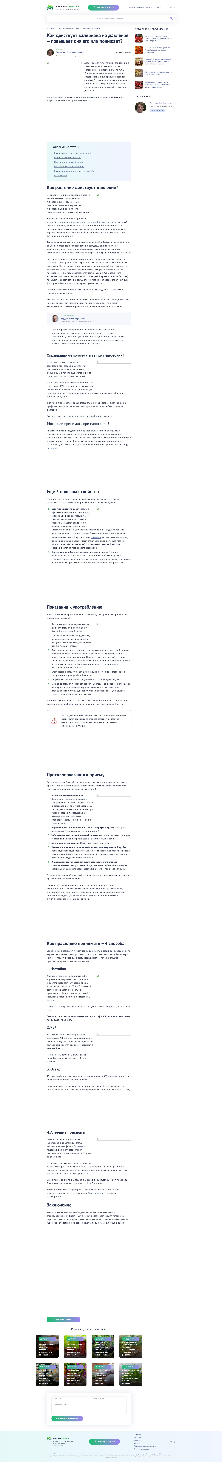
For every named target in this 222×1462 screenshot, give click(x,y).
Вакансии (149, 7)
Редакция (140, 7)
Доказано (96, 537)
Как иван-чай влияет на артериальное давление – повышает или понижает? (73, 1376)
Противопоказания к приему (69, 166)
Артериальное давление (44, 1339)
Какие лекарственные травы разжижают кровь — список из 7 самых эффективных (157, 84)
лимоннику (53, 447)
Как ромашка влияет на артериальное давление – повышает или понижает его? (45, 1376)
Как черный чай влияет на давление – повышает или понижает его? (46, 1349)
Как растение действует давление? (72, 153)
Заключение (60, 175)
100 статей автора (157, 110)
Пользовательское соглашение (145, 1446)
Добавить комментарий (67, 1418)
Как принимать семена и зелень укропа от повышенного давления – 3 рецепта (130, 1348)
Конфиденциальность (141, 1449)
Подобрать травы (105, 7)
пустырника (108, 1193)
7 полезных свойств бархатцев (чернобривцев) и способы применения (157, 50)
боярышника (94, 1193)
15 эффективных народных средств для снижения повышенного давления (102, 1376)
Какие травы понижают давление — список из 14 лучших (159, 73)
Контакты (158, 7)
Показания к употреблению (68, 162)
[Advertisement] (67, 121)
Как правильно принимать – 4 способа (74, 171)
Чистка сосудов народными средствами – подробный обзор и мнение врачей (158, 38)
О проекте (131, 7)
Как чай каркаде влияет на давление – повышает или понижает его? (74, 1349)
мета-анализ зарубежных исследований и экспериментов (86, 222)
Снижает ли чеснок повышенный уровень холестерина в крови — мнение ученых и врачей (158, 61)
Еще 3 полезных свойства (67, 157)
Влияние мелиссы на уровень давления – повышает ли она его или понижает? (130, 1376)
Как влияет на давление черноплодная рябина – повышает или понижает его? (101, 1348)
